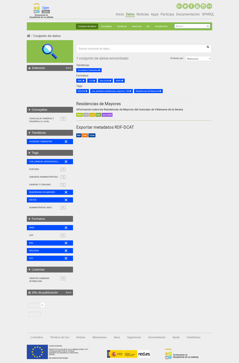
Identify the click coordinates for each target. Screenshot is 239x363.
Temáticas (122, 26)
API (148, 26)
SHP (86, 115)
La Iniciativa (36, 337)
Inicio (120, 14)
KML (98, 115)
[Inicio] (41, 10)
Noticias (142, 14)
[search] (208, 46)
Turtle (92, 135)
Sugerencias (134, 337)
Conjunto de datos (87, 26)
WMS (79, 115)
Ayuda (176, 337)
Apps (155, 14)
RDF (79, 135)
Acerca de (136, 26)
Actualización (161, 26)
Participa (167, 14)
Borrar (68, 68)
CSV (92, 115)
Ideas (117, 337)
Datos (130, 14)
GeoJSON (107, 115)
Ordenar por (176, 58)
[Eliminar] (99, 70)
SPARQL (208, 14)
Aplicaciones (100, 337)
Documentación (188, 14)
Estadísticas (193, 337)
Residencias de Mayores (98, 103)
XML (85, 135)
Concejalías (106, 26)
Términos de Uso (59, 337)
